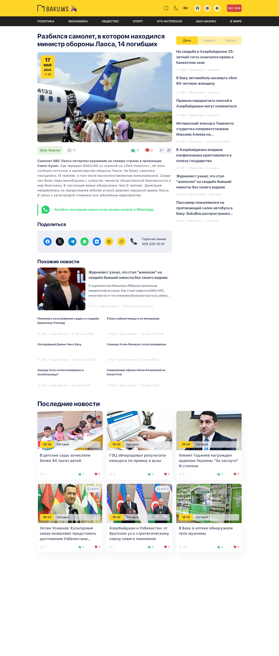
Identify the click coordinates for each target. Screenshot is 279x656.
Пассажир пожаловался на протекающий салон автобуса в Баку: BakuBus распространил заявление (204, 208)
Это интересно (169, 21)
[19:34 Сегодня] (209, 430)
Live (237, 8)
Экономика (78, 21)
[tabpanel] (209, 136)
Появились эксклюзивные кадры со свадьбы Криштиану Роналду (68, 320)
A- (162, 150)
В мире (236, 21)
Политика (45, 21)
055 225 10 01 (153, 244)
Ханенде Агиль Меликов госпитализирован (136, 344)
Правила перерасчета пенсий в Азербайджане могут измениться (206, 103)
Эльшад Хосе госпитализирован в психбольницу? (60, 372)
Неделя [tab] (209, 40)
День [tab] (187, 40)
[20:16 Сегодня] (70, 430)
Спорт (138, 21)
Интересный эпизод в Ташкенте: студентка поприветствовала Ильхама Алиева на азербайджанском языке (205, 129)
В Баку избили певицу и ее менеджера (133, 318)
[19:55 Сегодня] (139, 430)
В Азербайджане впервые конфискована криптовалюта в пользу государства (204, 155)
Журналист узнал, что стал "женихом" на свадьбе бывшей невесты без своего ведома (203, 181)
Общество (110, 21)
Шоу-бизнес (206, 21)
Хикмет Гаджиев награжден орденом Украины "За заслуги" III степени (208, 460)
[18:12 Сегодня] (209, 503)
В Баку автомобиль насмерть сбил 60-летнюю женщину (206, 81)
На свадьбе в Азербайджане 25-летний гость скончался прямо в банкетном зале (205, 57)
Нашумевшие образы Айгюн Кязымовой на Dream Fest (136, 372)
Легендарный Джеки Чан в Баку (59, 344)
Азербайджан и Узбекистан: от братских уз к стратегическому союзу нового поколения (139, 533)
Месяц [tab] (231, 40)
